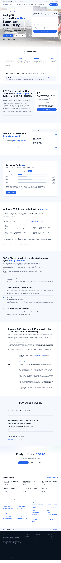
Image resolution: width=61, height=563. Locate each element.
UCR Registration (28, 540)
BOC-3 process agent (7, 518)
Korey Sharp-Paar (31, 406)
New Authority (28, 538)
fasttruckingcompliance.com (19, 140)
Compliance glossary (36, 512)
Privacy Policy (50, 546)
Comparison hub (35, 514)
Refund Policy (50, 548)
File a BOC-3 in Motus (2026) (37, 504)
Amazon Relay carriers (7, 513)
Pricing (25, 4)
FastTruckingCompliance (34, 556)
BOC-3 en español (49, 506)
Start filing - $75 (53, 4)
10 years (35, 171)
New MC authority (6, 501)
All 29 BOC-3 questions (12, 439)
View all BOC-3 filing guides (52, 477)
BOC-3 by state (35, 510)
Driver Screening (28, 548)
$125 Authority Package (40, 355)
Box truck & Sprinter (21, 506)
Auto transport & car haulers (9, 510)
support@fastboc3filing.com (8, 1)
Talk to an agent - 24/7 (36, 462)
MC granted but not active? (51, 504)
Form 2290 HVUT (28, 544)
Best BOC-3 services (36, 519)
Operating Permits (29, 546)
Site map (33, 521)
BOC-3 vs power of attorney (37, 518)
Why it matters (20, 4)
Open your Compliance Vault (10, 147)
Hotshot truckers (6, 506)
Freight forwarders (20, 502)
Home (37, 536)
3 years (25, 171)
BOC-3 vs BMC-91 (49, 516)
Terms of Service (51, 544)
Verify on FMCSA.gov (49, 106)
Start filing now (23, 462)
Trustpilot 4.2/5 (21, 41)
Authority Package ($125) (22, 518)
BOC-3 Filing (27, 536)
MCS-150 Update (28, 542)
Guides (40, 4)
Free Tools (50, 536)
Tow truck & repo (6, 512)
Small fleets (19, 512)
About (37, 538)
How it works (30, 4)
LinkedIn (44, 556)
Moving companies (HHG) (8, 508)
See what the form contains (28, 377)
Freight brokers (6, 502)
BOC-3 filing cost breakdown (37, 507)
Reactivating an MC (7, 516)
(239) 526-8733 (55, 1)
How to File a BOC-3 (40, 550)
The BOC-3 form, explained (37, 506)
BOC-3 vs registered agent (51, 514)
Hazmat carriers (6, 504)
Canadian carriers (20, 508)
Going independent (21, 510)
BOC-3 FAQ (48, 512)
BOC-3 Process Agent (40, 548)
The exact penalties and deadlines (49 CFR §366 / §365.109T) (16, 244)
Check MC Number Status (53, 538)
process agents (15, 212)
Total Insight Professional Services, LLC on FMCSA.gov (35, 348)
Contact (37, 540)
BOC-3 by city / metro (50, 510)
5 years (30, 171)
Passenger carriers (20, 504)
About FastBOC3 (49, 519)
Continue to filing (45, 31)
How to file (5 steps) (21, 516)
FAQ (43, 4)
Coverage (36, 4)
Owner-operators (20, 501)
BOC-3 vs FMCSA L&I (50, 518)
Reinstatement (28, 550)
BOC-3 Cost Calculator (52, 540)
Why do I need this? (20, 35)
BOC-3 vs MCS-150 (35, 516)
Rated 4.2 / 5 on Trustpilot (31, 54)
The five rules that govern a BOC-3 (11, 117)
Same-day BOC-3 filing (50, 501)
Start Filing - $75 (39, 542)
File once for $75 (11, 192)
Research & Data (51, 542)
